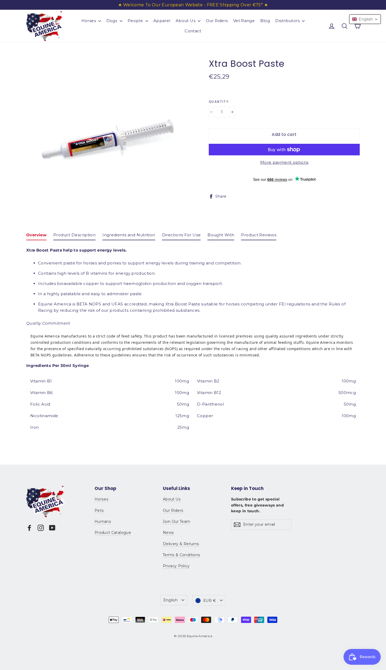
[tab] (36, 236)
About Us (186, 20)
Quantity (219, 102)
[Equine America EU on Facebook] (29, 527)
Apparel (161, 20)
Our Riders (217, 20)
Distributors (288, 20)
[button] (365, 19)
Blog (265, 20)
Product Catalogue (113, 532)
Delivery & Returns (181, 543)
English (170, 600)
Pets (99, 510)
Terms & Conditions (181, 555)
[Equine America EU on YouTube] (52, 527)
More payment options (284, 162)
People (136, 20)
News (168, 532)
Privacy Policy (176, 566)
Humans (103, 521)
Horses (89, 20)
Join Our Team (176, 521)
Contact (193, 30)
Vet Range (244, 20)
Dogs (112, 20)
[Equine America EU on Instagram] (41, 527)
